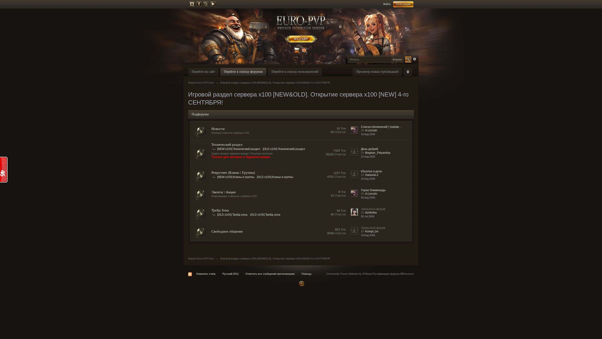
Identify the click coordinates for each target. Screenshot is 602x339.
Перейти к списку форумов (243, 71)
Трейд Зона (220, 210)
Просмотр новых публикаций (377, 71)
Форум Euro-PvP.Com (201, 258)
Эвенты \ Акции (223, 192)
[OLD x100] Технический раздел (284, 149)
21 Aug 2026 (368, 156)
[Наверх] (301, 283)
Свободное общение (227, 231)
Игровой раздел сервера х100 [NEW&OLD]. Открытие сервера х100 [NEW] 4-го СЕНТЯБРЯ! (275, 258)
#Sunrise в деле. (372, 171)
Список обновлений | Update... (381, 127)
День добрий (369, 149)
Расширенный (414, 59)
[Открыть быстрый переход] (408, 72)
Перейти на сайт (203, 71)
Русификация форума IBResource (393, 273)
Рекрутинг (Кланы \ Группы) (233, 172)
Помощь (306, 273)
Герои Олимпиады (373, 190)
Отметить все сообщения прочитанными (270, 273)
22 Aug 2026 (368, 178)
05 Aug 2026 (368, 197)
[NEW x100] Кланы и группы (235, 177)
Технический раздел (226, 144)
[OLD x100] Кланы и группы (275, 177)
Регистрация (403, 4)
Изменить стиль (206, 273)
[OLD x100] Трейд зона (232, 214)
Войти (386, 4)
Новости (218, 129)
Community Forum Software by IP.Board (349, 273)
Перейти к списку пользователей (295, 71)
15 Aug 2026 (368, 134)
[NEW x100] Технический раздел (238, 149)
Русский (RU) (230, 273)
